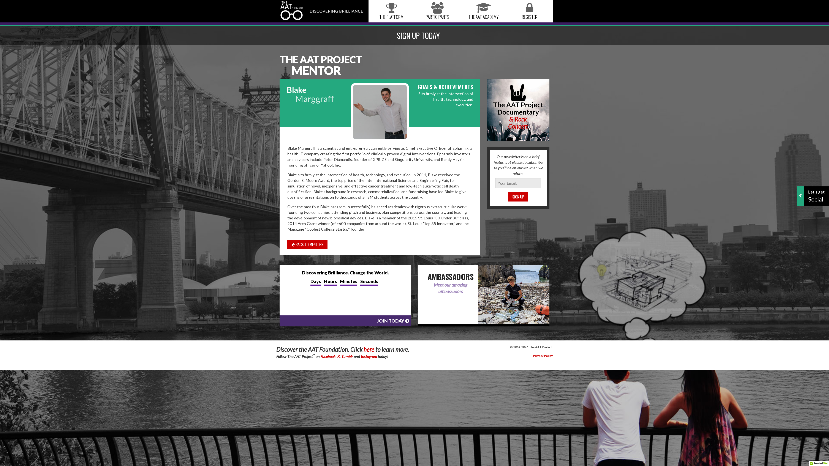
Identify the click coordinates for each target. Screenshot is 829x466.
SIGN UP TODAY (418, 35)
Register (529, 16)
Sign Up (518, 197)
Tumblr (347, 356)
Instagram (369, 356)
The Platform (391, 16)
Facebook (328, 356)
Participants (437, 16)
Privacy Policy (543, 355)
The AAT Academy (483, 16)
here (369, 349)
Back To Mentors (309, 244)
